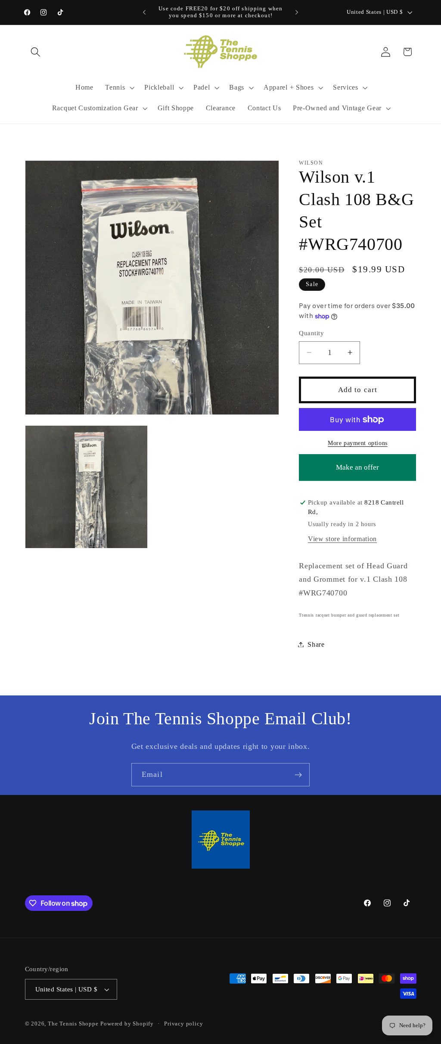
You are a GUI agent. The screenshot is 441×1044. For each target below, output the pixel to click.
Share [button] (315, 644)
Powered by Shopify (127, 1024)
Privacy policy (183, 1024)
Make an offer (357, 472)
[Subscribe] (298, 774)
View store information (342, 538)
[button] (36, 52)
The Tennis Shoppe (73, 1024)
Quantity (311, 333)
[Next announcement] (296, 12)
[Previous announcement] (144, 12)
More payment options (358, 443)
